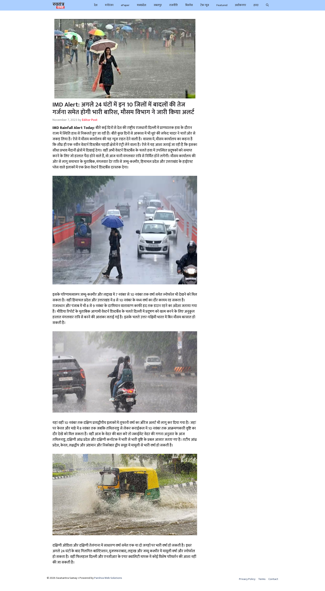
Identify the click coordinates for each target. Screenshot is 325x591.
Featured (221, 5)
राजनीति (173, 5)
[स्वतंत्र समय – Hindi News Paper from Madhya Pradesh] (58, 5)
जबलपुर (158, 5)
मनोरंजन (109, 5)
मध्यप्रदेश (141, 5)
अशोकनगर (240, 5)
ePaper (125, 5)
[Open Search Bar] (267, 5)
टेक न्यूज (204, 5)
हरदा (256, 5)
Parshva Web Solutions (108, 578)
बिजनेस (189, 5)
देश (95, 5)
